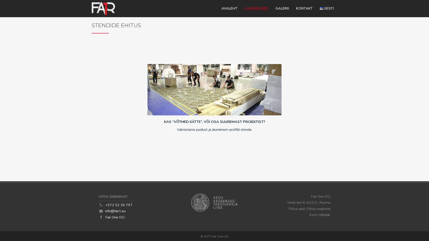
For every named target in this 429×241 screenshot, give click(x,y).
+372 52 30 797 (118, 205)
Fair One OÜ (114, 217)
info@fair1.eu (115, 211)
